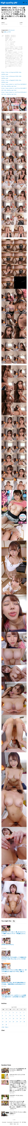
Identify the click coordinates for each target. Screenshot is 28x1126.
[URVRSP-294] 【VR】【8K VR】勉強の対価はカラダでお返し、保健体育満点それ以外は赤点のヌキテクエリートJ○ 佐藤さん (13, 983)
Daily (15, 1124)
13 (20, 1015)
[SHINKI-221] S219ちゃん (7, 944)
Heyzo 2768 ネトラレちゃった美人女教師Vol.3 (18, 1112)
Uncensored (9, 1122)
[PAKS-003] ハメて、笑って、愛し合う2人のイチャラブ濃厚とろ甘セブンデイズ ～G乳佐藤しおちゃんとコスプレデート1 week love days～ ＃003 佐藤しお (13, 932)
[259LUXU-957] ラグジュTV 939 (17, 1074)
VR (9, 30)
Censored (12, 30)
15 (2, 1018)
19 (17, 1018)
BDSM (11, 1124)
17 (9, 1018)
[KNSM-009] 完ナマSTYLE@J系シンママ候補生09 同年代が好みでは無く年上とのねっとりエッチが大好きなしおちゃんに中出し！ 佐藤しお (13, 958)
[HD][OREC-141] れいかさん (16, 1095)
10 (9, 1015)
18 (13, 1018)
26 (17, 1021)
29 (2, 1024)
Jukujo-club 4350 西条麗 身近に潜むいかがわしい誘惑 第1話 (18, 1069)
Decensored (16, 1122)
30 (6, 1024)
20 (20, 1018)
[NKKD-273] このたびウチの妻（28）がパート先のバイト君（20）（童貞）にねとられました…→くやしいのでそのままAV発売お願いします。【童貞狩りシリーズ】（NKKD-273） (18, 1105)
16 (6, 1018)
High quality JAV (9, 2)
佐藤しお (6, 32)
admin (3, 22)
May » (6, 1027)
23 (6, 1021)
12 (17, 1015)
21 (24, 1018)
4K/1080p (24, 1122)
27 (20, 1021)
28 (24, 1021)
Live (17, 1124)
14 (24, 1015)
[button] (24, 2)
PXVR (9, 32)
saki (14, 1119)
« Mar (2, 1027)
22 (2, 1021)
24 (9, 1021)
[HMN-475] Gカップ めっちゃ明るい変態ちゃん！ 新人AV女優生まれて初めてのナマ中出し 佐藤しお (13, 970)
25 (13, 1021)
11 (13, 1015)
